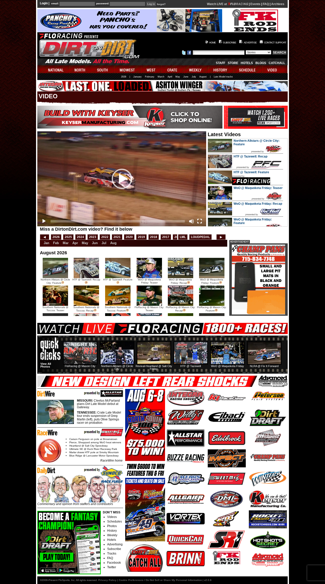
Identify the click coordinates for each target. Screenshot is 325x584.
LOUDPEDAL (200, 237)
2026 (123, 76)
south (103, 69)
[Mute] (191, 221)
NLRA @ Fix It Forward (264, 366)
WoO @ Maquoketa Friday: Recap (258, 204)
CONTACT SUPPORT (275, 42)
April (170, 76)
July (194, 76)
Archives (277, 4)
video (274, 69)
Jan (46, 243)
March (161, 76)
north (81, 69)
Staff (220, 63)
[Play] (43, 221)
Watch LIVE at (217, 4)
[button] (122, 179)
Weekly (112, 535)
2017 (165, 237)
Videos (112, 517)
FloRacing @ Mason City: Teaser (149, 309)
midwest (127, 69)
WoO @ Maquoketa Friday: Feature (211, 281)
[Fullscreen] (199, 221)
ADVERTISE (250, 42)
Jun (95, 243)
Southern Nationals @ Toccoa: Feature (118, 309)
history (221, 69)
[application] (121, 178)
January (137, 76)
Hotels (247, 63)
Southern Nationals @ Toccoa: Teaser (55, 309)
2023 (92, 237)
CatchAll (277, 63)
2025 (68, 237)
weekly (196, 69)
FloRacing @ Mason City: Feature (211, 309)
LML (183, 237)
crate (172, 69)
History (112, 530)
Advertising (115, 544)
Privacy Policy (107, 580)
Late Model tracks (223, 76)
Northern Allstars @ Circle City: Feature (55, 281)
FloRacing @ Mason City (80, 366)
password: (102, 3)
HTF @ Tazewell (190, 366)
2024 (80, 237)
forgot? (161, 4)
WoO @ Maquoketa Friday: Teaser (258, 188)
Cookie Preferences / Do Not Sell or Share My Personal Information (160, 580)
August (203, 76)
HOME (212, 42)
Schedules (114, 521)
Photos (112, 526)
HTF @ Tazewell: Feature (251, 172)
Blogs (260, 63)
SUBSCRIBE (229, 42)
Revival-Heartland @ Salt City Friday (154, 367)
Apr (75, 243)
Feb (56, 243)
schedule (248, 69)
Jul (104, 243)
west (151, 69)
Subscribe (114, 549)
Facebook (114, 562)
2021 (117, 237)
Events (255, 4)
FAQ (266, 4)
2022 (104, 237)
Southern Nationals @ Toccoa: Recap (86, 309)
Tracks (111, 553)
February (149, 76)
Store (233, 63)
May (177, 76)
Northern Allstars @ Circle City (117, 367)
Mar (66, 243)
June (185, 76)
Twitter (111, 567)
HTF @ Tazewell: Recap (250, 156)
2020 (129, 237)
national (53, 69)
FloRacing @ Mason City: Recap (180, 309)
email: (55, 3)
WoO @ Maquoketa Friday (227, 366)
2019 (141, 237)
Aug (113, 243)
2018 (153, 237)
